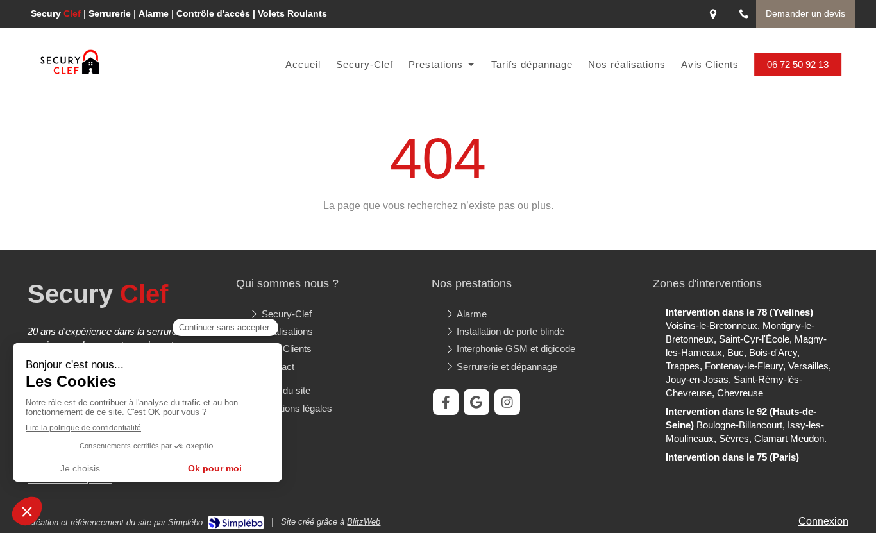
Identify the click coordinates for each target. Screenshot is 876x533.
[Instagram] (507, 402)
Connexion (823, 521)
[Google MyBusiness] (476, 402)
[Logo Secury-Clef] (70, 72)
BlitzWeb (363, 522)
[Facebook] (446, 402)
